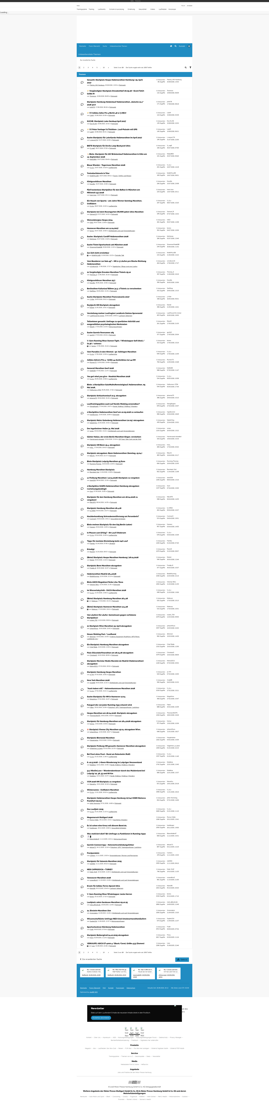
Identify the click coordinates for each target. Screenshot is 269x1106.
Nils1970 (93, 502)
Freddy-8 (93, 568)
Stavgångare (94, 406)
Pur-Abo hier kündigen (141, 1048)
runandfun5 (94, 880)
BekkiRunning (94, 576)
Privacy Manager (175, 1037)
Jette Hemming (95, 803)
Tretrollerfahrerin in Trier (98, 173)
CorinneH (93, 519)
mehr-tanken (151, 1096)
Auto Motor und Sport (96, 1096)
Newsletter (156, 1056)
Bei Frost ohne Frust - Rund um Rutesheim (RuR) (108, 754)
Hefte (132, 1)
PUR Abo (128, 1048)
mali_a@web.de (95, 905)
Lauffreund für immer (97, 316)
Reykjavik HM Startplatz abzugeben (103, 305)
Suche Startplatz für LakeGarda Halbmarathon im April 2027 (114, 137)
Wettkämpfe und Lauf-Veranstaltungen (121, 231)
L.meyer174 (94, 140)
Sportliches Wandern (120, 820)
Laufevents (101, 9)
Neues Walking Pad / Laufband (101, 634)
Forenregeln (120, 988)
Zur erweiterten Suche (87, 60)
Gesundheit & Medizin (118, 519)
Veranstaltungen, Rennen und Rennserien (124, 855)
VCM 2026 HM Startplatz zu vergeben (104, 782)
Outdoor (185, 1096)
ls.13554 (92, 510)
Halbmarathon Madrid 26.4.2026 (101, 574)
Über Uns (97, 1037)
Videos (152, 9)
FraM (91, 929)
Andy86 (92, 683)
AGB (114, 1037)
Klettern (142, 1096)
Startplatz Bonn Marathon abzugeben (104, 565)
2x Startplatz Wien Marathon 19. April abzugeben (109, 626)
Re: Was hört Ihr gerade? (120, 969)
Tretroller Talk (119, 255)
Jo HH (92, 674)
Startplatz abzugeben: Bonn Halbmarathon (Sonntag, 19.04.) (114, 453)
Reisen (120, 1048)
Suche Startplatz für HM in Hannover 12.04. (106, 697)
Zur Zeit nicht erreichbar (98, 253)
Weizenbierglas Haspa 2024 (100, 220)
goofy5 (92, 335)
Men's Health (162, 1096)
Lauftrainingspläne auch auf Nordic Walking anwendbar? (113, 404)
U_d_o (92, 167)
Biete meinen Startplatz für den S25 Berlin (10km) (109, 524)
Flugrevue (133, 1096)
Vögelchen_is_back (96, 748)
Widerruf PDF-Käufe (177, 1048)
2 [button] (83, 67)
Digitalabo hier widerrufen (149, 1040)
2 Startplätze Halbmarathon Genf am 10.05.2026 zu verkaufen (115, 412)
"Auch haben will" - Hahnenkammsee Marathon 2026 (111, 688)
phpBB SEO (94, 992)
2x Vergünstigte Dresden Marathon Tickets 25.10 (109, 272)
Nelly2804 (93, 159)
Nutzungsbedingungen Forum (146, 1037)
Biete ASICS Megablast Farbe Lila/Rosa (105, 582)
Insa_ (91, 447)
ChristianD (93, 655)
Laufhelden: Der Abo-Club (107, 1048)
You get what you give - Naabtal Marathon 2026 (108, 376)
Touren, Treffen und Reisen (122, 176)
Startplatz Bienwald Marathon (101, 738)
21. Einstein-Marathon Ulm (99, 910)
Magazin (88, 1048)
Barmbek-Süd (94, 472)
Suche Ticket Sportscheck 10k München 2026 (107, 245)
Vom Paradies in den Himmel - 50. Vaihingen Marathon (111, 352)
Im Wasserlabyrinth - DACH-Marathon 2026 (106, 590)
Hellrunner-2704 (95, 390)
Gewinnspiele (139, 1056)
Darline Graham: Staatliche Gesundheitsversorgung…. (94, 972)
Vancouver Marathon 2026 (99, 878)
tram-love (93, 195)
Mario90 (92, 888)
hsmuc (92, 724)
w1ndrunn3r (94, 266)
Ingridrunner (94, 414)
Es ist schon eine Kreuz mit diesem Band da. (107, 825)
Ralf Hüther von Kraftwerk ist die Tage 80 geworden (120, 972)
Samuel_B (93, 214)
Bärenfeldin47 (94, 839)
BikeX (108, 1096)
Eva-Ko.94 (93, 124)
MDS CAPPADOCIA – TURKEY (100, 869)
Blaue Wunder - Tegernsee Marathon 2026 (106, 165)
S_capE (92, 148)
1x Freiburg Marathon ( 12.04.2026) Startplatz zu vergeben (113, 478)
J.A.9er (92, 299)
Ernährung (131, 9)
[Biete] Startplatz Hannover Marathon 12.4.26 (107, 607)
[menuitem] (182, 46)
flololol (92, 560)
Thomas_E (93, 274)
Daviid (92, 307)
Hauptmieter (94, 740)
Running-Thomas (95, 464)
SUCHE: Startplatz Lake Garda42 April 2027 (106, 121)
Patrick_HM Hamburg (97, 85)
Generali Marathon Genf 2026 (100, 368)
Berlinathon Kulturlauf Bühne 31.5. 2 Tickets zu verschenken (114, 288)
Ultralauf (112, 543)
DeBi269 (93, 371)
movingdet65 (137, 975)
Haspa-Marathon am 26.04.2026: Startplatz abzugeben (112, 713)
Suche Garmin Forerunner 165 (100, 332)
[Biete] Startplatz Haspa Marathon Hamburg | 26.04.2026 (112, 557)
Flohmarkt (122, 85)
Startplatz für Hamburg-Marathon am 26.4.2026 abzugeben (114, 721)
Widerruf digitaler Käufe (159, 1048)
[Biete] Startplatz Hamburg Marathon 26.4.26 (107, 598)
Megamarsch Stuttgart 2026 (100, 817)
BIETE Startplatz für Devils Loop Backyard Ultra (108, 146)
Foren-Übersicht (94, 988)
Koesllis (92, 184)
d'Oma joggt (163, 975)
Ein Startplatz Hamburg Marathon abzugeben (108, 644)
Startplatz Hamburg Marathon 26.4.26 (104, 508)
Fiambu (92, 543)
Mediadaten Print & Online (130, 1064)
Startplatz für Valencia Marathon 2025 (104, 861)
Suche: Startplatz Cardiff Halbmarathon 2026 (107, 236)
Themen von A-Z (127, 1056)
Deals (148, 1056)
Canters (92, 855)
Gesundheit (142, 9)
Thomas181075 (95, 715)
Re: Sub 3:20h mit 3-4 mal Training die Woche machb (145, 969)
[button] (108, 68)
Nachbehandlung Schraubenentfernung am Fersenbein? (113, 516)
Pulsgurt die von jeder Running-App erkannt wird (109, 705)
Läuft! (92, 115)
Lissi (93, 946)
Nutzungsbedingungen (126, 1037)
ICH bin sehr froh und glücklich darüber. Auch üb (171, 972)
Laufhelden (163, 9)
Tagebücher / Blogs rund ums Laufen (125, 266)
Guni (91, 491)
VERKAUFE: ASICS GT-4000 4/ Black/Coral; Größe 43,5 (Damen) (115, 943)
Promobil (121, 1099)
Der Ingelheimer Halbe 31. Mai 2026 (103, 428)
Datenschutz (131, 988)
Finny (91, 937)
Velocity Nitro (94, 584)
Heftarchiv (144, 1064)
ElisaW (92, 327)
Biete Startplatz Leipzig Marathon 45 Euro (106, 461)
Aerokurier (83, 1096)
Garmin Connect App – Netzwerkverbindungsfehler (110, 845)
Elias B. (92, 455)
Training (91, 9)
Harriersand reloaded (97, 439)
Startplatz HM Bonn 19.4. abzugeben (103, 445)
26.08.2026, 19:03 (120, 975)
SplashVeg (93, 423)
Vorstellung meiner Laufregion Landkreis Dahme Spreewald (114, 313)
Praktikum (134, 1040)
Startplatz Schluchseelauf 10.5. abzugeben (106, 396)
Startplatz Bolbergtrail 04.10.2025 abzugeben (108, 935)
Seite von (118, 67)
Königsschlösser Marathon (99, 181)
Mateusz (95, 601)
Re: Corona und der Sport (94, 969)
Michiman (93, 239)
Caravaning (116, 1096)
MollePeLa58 (94, 176)
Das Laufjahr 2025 (95, 809)
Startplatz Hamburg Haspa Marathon (104, 672)
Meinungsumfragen (115, 327)
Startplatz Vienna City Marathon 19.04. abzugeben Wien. (115, 729)
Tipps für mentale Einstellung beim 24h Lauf (107, 541)
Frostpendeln (93, 853)
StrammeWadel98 (96, 247)
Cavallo (125, 1096)
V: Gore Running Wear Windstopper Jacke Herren (109, 894)
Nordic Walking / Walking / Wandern (125, 406)
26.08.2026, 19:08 (94, 975)
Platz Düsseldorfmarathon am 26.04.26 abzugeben (110, 653)
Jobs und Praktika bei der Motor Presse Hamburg (134, 1072)
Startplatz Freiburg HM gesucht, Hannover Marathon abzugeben (116, 746)
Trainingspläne (82, 9)
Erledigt (90, 549)
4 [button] (92, 67)
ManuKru (93, 784)
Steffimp (93, 291)
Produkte (137, 1)
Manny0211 (94, 666)
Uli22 (91, 222)
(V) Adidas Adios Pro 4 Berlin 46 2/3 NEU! (107, 113)
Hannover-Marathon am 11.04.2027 (102, 228)
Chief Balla (93, 647)
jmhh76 (92, 107)
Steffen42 (85, 975)
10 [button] (104, 67)
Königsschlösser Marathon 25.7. (101, 280)
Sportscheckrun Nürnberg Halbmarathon (106, 927)
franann (92, 527)
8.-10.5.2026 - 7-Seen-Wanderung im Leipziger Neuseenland (114, 762)
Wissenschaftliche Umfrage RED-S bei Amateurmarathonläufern (116, 919)
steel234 (93, 480)
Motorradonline (174, 1096)
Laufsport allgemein (125, 316)
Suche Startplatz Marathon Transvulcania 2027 (108, 297)
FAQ (104, 988)
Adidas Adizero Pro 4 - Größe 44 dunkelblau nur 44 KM (111, 360)
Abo (94, 1048)
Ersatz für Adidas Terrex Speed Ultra (103, 886)
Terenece (93, 96)
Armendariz (94, 913)
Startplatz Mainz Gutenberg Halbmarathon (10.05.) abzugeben (115, 420)
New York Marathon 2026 (98, 680)
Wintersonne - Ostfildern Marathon (103, 790)
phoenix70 (93, 398)
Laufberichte (113, 167)
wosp (92, 431)
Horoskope (172, 9)
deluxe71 (93, 847)
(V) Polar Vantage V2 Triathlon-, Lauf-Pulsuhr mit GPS (113, 129)
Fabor (92, 707)
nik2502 (92, 864)
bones (92, 231)
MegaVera (93, 699)
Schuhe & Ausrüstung (116, 9)
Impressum (106, 1037)
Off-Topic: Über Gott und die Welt (130, 439)
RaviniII (92, 552)
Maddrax (93, 765)
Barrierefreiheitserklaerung (120, 1040)
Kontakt (89, 1037)
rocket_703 (93, 620)
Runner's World (132, 1099)
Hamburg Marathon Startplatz (101, 470)
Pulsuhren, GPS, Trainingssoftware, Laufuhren (123, 707)
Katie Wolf (93, 872)
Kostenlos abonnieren (101, 1018)
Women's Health (145, 1099)
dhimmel (93, 636)
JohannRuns (94, 628)
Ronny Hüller (94, 820)
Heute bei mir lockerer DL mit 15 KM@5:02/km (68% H (145, 972)
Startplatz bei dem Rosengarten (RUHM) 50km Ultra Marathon (115, 212)
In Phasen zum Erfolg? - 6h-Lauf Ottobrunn (106, 533)
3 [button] (88, 67)
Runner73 (93, 362)
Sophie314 (93, 921)
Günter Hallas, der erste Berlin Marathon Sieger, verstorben (114, 437)
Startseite (83, 988)
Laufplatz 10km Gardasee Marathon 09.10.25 (107, 902)
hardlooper (93, 828)
